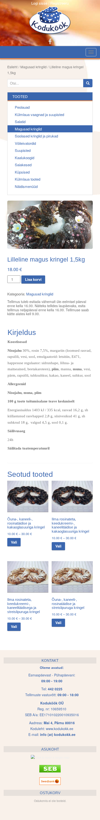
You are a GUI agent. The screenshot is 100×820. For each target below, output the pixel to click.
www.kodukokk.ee (59, 728)
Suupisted (23, 150)
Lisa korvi (33, 279)
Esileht (12, 66)
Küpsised (22, 172)
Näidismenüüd (26, 186)
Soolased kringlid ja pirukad (36, 135)
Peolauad (22, 107)
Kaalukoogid (24, 157)
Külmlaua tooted (27, 179)
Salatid (20, 121)
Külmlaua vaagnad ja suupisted (39, 114)
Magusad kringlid (33, 66)
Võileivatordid (25, 143)
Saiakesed (23, 164)
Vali (14, 542)
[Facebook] (50, 41)
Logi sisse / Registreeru (50, 3)
